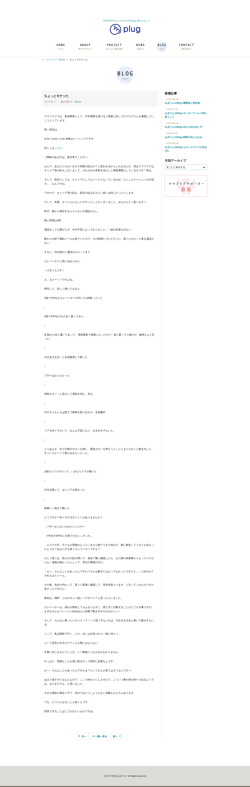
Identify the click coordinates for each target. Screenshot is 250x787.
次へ (84, 736)
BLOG (62, 59)
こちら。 (59, 148)
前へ (115, 736)
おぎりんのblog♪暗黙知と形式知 (182, 102)
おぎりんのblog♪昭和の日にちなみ (183, 137)
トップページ (48, 59)
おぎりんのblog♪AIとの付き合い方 (183, 126)
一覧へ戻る (99, 736)
